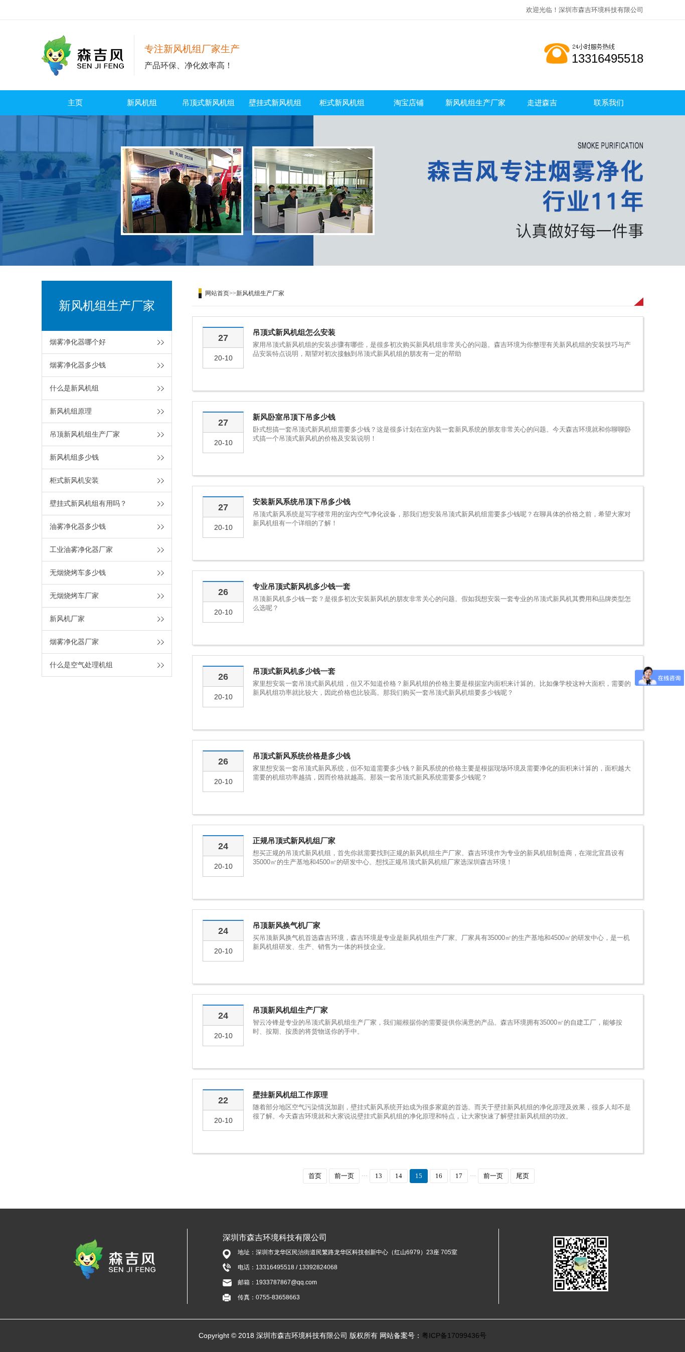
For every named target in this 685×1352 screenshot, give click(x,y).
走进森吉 (542, 102)
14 (398, 1176)
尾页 (522, 1176)
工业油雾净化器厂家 (81, 549)
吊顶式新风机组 (208, 102)
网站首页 (217, 293)
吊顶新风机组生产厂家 (85, 434)
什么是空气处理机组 (81, 665)
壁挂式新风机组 (275, 102)
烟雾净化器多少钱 (78, 365)
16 (438, 1176)
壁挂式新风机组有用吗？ (88, 503)
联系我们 (609, 102)
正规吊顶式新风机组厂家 (294, 840)
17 (458, 1176)
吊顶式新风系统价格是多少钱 (302, 755)
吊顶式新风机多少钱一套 (294, 671)
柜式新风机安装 (74, 480)
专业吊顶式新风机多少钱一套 (302, 586)
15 (418, 1176)
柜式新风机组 (342, 102)
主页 (75, 102)
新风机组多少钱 (74, 457)
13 (378, 1176)
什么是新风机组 (74, 388)
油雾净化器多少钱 (78, 526)
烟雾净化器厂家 (74, 642)
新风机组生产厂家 (475, 102)
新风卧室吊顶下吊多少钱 (294, 417)
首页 (314, 1176)
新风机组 (142, 102)
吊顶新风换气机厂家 (286, 925)
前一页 (344, 1176)
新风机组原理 (71, 411)
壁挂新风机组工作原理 (290, 1094)
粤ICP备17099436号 (454, 1335)
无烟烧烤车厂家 (74, 596)
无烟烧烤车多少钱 (78, 572)
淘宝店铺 (409, 102)
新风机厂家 (67, 619)
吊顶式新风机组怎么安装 (294, 332)
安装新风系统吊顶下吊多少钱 (302, 501)
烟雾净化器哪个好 (78, 342)
